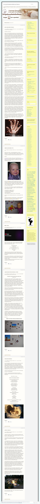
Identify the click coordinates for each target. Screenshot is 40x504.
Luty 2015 (29, 143)
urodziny (28, 208)
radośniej (29, 199)
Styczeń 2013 (29, 163)
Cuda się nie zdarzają (8, 358)
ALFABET (30, 171)
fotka (30, 180)
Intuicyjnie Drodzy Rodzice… (9, 27)
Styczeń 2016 (29, 134)
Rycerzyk (8, 29)
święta (31, 211)
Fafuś (28, 110)
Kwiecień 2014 (29, 151)
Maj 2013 (29, 160)
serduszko (33, 201)
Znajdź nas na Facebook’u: (30, 96)
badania (32, 173)
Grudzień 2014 (30, 144)
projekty (10, 274)
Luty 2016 (29, 133)
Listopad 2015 (29, 135)
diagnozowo (29, 175)
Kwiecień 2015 (29, 141)
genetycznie (32, 180)
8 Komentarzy (7, 426)
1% (27, 171)
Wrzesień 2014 (30, 147)
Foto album (29, 26)
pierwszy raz (29, 190)
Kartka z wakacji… (8, 430)
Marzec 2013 (29, 161)
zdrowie (33, 209)
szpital (10, 29)
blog (34, 173)
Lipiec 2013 (29, 158)
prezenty (31, 193)
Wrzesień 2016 (30, 129)
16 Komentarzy (7, 144)
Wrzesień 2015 (30, 137)
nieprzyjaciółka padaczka (31, 185)
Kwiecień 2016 (29, 131)
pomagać (33, 192)
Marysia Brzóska (29, 113)
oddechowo (32, 188)
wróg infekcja (29, 209)
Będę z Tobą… (7, 225)
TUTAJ (31, 60)
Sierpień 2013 (29, 157)
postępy (28, 193)
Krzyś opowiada (30, 183)
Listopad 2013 (29, 155)
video (31, 208)
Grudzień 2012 (30, 164)
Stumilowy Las (29, 203)
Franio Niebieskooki (29, 114)
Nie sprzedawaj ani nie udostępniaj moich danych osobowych (31, 244)
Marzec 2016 (29, 132)
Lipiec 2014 (29, 148)
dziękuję (33, 178)
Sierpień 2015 (29, 138)
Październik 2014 (30, 146)
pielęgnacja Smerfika (31, 189)
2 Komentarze (7, 221)
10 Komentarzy (7, 268)
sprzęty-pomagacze (30, 202)
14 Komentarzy (7, 355)
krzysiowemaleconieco (12, 4)
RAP (33, 199)
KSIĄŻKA (28, 184)
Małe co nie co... (14, 227)
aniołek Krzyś (28, 173)
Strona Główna (30, 22)
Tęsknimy (15, 274)
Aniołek (20, 227)
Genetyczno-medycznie (31, 25)
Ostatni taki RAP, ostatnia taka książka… (31, 88)
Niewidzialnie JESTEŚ (7, 274)
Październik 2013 (30, 156)
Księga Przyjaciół (30, 27)
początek (33, 190)
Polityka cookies (20, 502)
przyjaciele (30, 198)
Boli (28, 174)
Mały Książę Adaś (29, 112)
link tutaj (22, 186)
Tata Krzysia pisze (29, 205)
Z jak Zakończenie (30, 90)
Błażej (28, 111)
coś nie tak (31, 174)
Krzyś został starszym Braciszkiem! (30, 86)
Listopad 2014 (29, 145)
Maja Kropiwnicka (29, 109)
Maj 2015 (29, 140)
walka (11, 29)
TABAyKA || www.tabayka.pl (9, 227)
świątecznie (28, 211)
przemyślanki (6, 29)
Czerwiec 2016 (30, 130)
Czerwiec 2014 (30, 149)
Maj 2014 (29, 150)
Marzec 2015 (29, 142)
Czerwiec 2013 (30, 159)
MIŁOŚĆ (33, 184)
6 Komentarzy (7, 499)
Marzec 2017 (29, 128)
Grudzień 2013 (30, 154)
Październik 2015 (30, 136)
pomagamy (29, 192)
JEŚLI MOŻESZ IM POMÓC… (31, 28)
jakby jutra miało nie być (31, 181)
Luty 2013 (29, 162)
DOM (31, 177)
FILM (28, 180)
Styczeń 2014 (29, 153)
